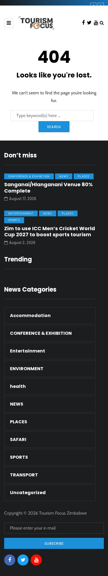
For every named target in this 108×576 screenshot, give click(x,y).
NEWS (63, 176)
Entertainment (21, 213)
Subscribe (54, 543)
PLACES (83, 176)
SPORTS (14, 220)
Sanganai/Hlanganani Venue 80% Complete (48, 187)
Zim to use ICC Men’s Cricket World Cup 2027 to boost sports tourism (49, 231)
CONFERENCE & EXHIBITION (29, 176)
